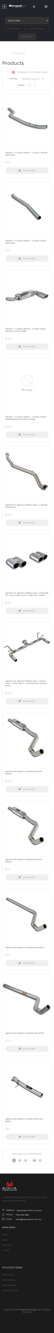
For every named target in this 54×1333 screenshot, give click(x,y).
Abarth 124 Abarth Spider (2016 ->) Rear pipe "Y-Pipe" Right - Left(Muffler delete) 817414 (26, 683)
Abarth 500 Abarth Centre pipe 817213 (24, 1033)
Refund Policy (8, 1280)
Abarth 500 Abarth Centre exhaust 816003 (23, 772)
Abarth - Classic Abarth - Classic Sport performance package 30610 (26, 418)
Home (5, 53)
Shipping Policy (9, 1285)
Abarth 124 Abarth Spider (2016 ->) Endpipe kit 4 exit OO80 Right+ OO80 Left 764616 (27, 594)
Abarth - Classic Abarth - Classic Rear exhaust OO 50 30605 (25, 330)
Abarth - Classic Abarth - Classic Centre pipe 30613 (26, 154)
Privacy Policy (8, 1275)
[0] (46, 6)
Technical (6, 1245)
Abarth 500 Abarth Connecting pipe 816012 (24, 1120)
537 (34, 1160)
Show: (21, 85)
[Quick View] (6, 108)
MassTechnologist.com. (31, 1309)
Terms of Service (10, 1290)
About (5, 1240)
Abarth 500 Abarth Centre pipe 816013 (24, 947)
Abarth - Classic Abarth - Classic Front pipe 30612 (26, 242)
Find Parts (27, 36)
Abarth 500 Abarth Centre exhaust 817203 (23, 860)
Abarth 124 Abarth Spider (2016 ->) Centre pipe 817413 (26, 506)
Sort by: (14, 78)
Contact (6, 1250)
